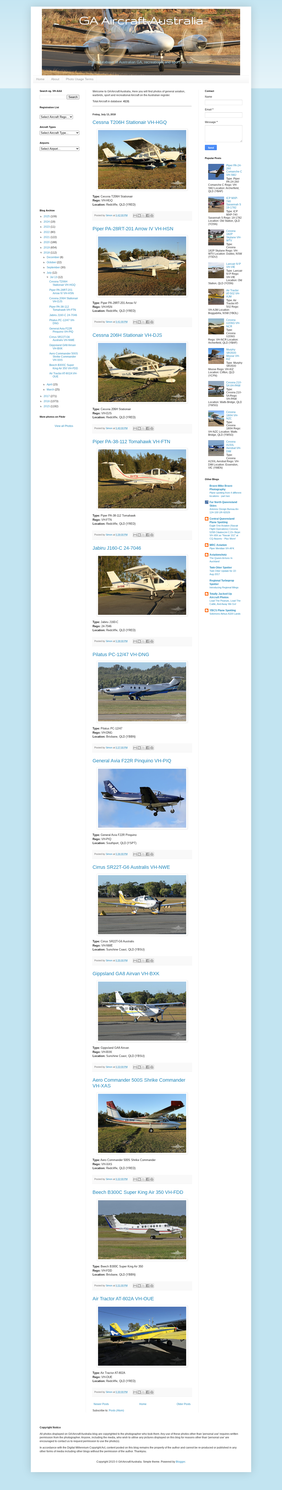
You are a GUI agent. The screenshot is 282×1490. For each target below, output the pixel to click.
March (51, 389)
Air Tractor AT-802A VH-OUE (123, 1298)
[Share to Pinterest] (152, 215)
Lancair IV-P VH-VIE (233, 265)
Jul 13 (54, 277)
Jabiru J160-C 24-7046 (117, 548)
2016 (47, 401)
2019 (47, 247)
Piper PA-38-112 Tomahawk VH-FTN (131, 441)
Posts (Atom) (116, 1410)
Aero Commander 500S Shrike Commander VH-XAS (63, 357)
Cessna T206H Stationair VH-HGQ (130, 122)
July (49, 272)
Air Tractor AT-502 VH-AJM (233, 293)
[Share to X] (143, 215)
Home (40, 79)
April (50, 384)
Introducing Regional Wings (224, 587)
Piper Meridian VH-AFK (222, 548)
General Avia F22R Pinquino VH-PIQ (132, 760)
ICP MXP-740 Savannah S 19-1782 (233, 203)
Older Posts (184, 1404)
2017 (47, 396)
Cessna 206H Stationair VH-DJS (127, 335)
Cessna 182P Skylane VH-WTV (233, 235)
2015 (47, 406)
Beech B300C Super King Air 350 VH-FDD (138, 1192)
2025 (47, 216)
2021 (47, 237)
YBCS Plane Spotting (223, 610)
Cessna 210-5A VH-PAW (234, 384)
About (55, 79)
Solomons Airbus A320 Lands (225, 613)
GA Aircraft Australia (141, 20)
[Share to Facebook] (147, 215)
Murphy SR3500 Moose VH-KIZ (233, 354)
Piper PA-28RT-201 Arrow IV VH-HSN (133, 228)
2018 (47, 252)
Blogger (180, 1461)
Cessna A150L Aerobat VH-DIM (233, 446)
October (52, 262)
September (54, 267)
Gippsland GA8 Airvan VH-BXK (126, 973)
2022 (47, 232)
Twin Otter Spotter (221, 567)
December (53, 257)
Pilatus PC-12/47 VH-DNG (121, 654)
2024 (47, 221)
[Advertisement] (62, 179)
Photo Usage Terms (79, 79)
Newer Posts (101, 1404)
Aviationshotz (218, 554)
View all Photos (64, 426)
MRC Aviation (218, 545)
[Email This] (135, 215)
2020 (47, 242)
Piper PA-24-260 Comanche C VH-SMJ (234, 170)
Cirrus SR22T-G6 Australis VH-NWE (131, 867)
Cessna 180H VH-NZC (232, 415)
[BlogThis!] (139, 215)
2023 (47, 226)
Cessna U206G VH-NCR (233, 323)
